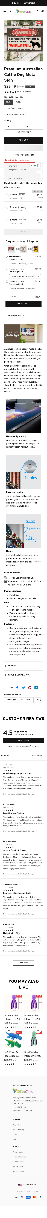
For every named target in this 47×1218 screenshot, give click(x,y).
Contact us (17, 1125)
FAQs (15, 1135)
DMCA (15, 1140)
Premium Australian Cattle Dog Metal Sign (18, 794)
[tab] (19, 56)
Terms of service (19, 1157)
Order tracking (18, 1130)
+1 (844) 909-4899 (20, 1107)
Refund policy (18, 1172)
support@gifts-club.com (22, 1110)
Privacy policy (18, 1152)
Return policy (18, 1167)
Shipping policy (18, 1162)
